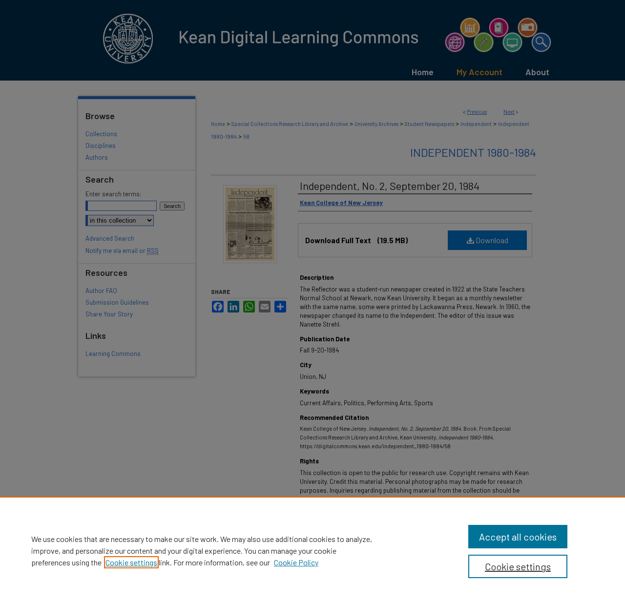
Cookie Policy (296, 562)
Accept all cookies (518, 536)
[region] (312, 550)
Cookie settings (131, 562)
